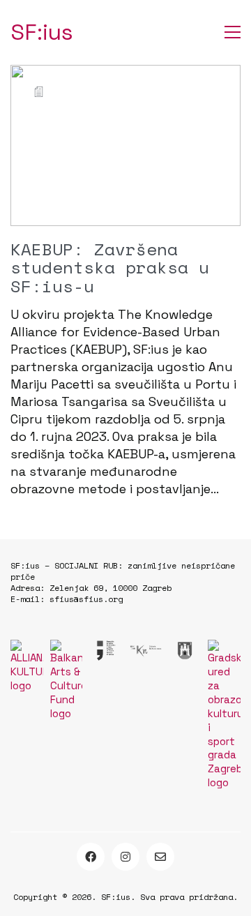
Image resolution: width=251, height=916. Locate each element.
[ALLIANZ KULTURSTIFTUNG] (26, 666)
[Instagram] (125, 857)
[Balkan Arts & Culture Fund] (66, 680)
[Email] (160, 857)
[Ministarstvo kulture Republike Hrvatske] (105, 650)
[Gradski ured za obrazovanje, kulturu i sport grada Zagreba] (224, 715)
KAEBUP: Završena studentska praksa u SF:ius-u (109, 267)
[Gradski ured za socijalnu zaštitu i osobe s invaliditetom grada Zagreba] (185, 650)
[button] (233, 32)
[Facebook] (91, 857)
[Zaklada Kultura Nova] (145, 650)
